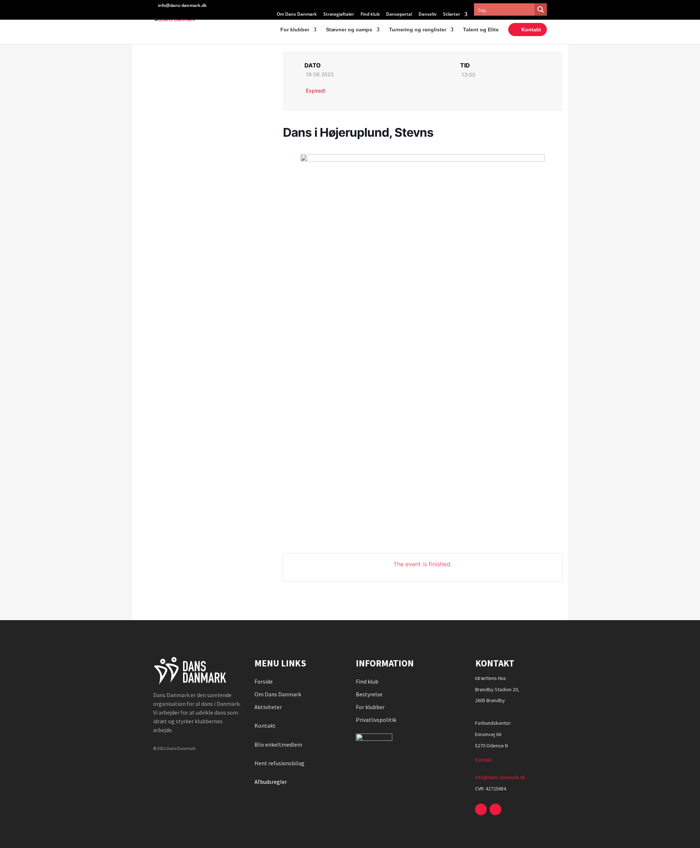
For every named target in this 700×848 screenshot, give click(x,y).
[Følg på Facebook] (481, 809)
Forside (263, 681)
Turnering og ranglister (417, 29)
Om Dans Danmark (297, 14)
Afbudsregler (271, 781)
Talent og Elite (481, 29)
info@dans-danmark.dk (500, 777)
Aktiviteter (268, 707)
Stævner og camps (349, 29)
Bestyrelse (369, 694)
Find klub (370, 14)
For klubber (294, 29)
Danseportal (399, 14)
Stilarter (451, 14)
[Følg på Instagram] (495, 809)
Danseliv (427, 14)
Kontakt (531, 29)
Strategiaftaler (338, 14)
